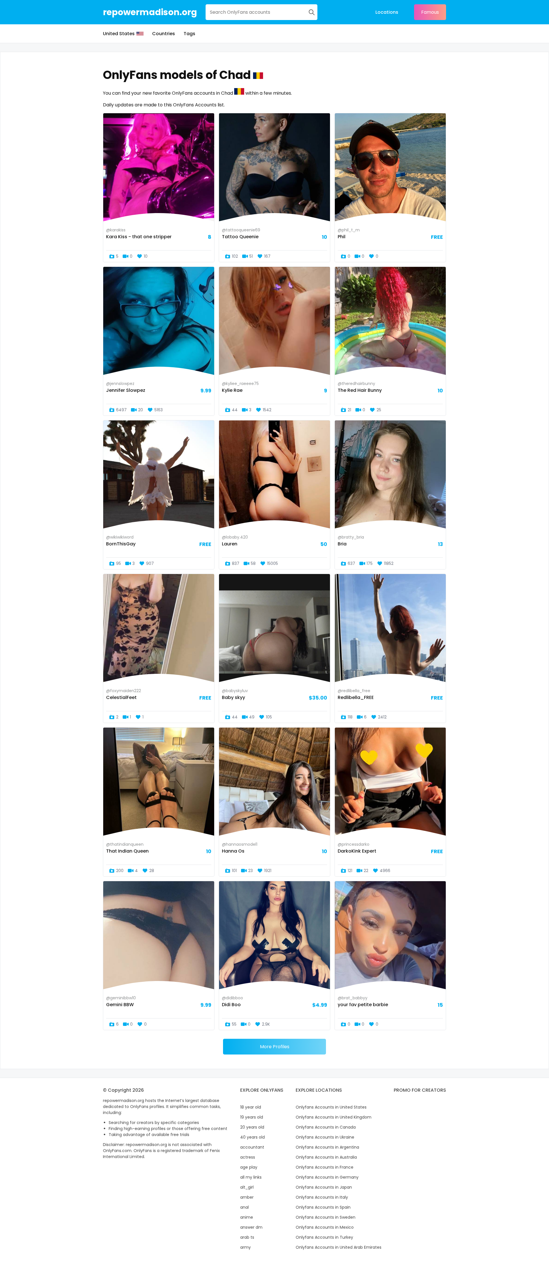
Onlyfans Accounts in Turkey (324, 1237)
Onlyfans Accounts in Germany (327, 1177)
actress (247, 1157)
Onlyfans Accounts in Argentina (327, 1147)
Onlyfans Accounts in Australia (326, 1157)
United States (119, 33)
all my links (251, 1177)
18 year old (250, 1107)
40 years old (252, 1137)
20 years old (252, 1127)
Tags (189, 33)
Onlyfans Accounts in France (324, 1167)
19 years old (251, 1117)
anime (246, 1217)
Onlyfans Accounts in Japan (324, 1187)
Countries (163, 33)
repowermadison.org (150, 12)
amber (247, 1197)
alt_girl (247, 1187)
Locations (386, 12)
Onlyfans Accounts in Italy (322, 1197)
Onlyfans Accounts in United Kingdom (333, 1117)
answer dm (251, 1227)
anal (244, 1207)
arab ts (247, 1237)
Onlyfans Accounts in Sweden (325, 1217)
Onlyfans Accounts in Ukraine (325, 1137)
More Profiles (274, 1046)
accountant (252, 1147)
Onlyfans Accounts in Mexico (325, 1227)
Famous (430, 12)
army (245, 1247)
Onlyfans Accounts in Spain (323, 1207)
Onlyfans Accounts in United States (331, 1107)
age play (248, 1167)
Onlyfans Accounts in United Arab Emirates (338, 1247)
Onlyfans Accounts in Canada (326, 1127)
